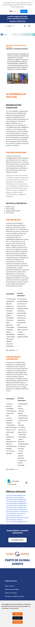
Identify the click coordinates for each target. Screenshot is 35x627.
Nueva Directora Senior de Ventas (17, 518)
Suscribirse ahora (17, 540)
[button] (14, 11)
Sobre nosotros (10, 586)
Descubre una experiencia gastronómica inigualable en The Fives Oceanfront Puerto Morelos (17, 497)
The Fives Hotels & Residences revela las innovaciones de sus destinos (16, 506)
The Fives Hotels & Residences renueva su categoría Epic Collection (16, 499)
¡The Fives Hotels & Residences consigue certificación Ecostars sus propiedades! (16, 504)
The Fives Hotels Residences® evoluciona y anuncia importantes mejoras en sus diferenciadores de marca (17, 495)
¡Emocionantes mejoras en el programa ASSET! (15, 514)
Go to (24, 11)
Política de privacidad (12, 589)
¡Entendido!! (17, 622)
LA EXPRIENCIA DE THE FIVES (16, 96)
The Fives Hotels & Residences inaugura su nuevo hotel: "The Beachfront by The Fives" (16, 501)
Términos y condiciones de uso (14, 596)
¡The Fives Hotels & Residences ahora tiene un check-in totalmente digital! (16, 510)
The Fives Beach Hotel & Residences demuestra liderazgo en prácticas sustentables (17, 516)
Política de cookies (11, 593)
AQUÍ (16, 350)
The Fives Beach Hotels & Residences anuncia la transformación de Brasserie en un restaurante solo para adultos (17, 520)
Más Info (17, 614)
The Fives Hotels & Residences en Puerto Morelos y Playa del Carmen (17, 522)
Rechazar (17, 618)
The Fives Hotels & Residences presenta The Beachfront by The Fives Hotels (17, 508)
